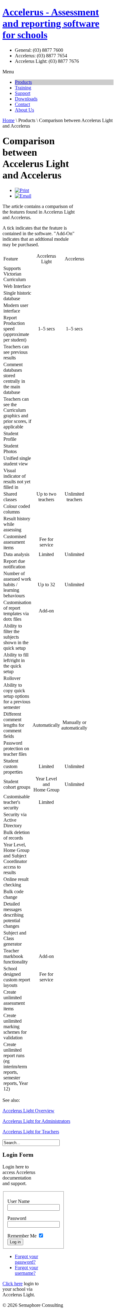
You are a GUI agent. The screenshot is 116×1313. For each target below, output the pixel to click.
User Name (18, 1201)
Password (16, 1218)
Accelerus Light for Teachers (30, 1131)
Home (8, 120)
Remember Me (22, 1235)
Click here (12, 1283)
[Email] (23, 195)
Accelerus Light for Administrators (36, 1121)
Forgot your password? (26, 1259)
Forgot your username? (26, 1270)
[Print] (22, 190)
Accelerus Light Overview (28, 1110)
